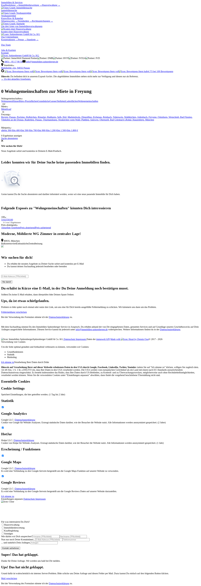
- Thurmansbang (49, 119)
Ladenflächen (71, 101)
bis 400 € (17, 130)
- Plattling (84, 119)
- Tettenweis (117, 117)
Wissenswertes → (9, 21)
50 (8, 219)
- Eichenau (97, 117)
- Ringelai (41, 117)
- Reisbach (107, 117)
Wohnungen (7, 101)
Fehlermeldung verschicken (14, 312)
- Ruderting (28, 119)
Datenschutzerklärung (59, 317)
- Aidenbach (141, 117)
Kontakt (5, 53)
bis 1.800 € (73, 130)
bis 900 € (43, 130)
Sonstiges (8, 533)
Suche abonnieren (9, 138)
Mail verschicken (9, 578)
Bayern (4, 117)
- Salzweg (93, 119)
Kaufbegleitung (11, 530)
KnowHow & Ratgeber (12, 18)
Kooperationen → (9, 39)
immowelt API (103, 339)
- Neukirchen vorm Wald (68, 119)
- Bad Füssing (185, 117)
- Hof (63, 117)
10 (3, 219)
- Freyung (151, 117)
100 (11, 219)
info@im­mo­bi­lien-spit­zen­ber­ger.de (92, 329)
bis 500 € (25, 130)
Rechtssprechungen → (42, 21)
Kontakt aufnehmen (10, 548)
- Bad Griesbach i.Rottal (120, 119)
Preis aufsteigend (43, 227)
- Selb (58, 117)
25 (6, 219)
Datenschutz (69, 339)
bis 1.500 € (62, 130)
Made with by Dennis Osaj (129, 339)
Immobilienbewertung (14, 527)
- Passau (12, 117)
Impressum (81, 339)
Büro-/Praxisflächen (28, 101)
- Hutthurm (51, 117)
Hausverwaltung (11, 525)
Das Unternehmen (9, 37)
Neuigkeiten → (25, 21)
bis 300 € (8, 130)
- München (149, 119)
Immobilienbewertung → (30, 5)
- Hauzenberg (137, 119)
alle (2, 130)
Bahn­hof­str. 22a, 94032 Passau (15, 68)
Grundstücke (44, 101)
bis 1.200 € (52, 130)
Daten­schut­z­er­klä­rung (170, 329)
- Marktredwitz (73, 117)
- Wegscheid (173, 117)
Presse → (22, 39)
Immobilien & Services (12, 2)
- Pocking (20, 117)
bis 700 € (34, 130)
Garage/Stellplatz (57, 101)
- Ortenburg (161, 117)
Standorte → (33, 39)
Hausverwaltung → (51, 5)
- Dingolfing (86, 117)
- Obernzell (103, 119)
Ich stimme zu (7, 362)
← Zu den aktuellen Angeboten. (16, 79)
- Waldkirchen (129, 117)
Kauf (8, 109)
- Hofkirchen (30, 117)
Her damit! (6, 282)
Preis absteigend (27, 227)
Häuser (16, 101)
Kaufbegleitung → (10, 5)
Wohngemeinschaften (88, 101)
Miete (3, 109)
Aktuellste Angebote (10, 227)
